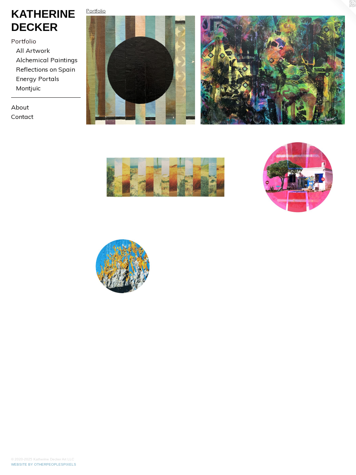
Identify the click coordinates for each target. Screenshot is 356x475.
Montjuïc (28, 88)
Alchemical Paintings (47, 60)
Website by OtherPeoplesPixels (43, 464)
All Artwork (33, 51)
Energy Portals (37, 79)
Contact (22, 117)
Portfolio (23, 41)
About (20, 107)
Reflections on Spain (45, 69)
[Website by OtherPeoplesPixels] (342, 14)
